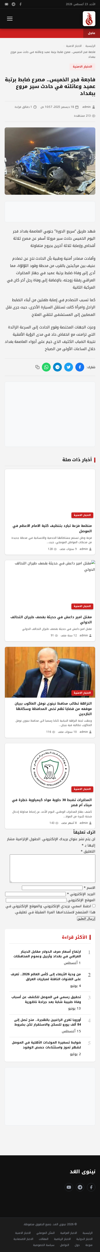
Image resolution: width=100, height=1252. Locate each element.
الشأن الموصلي (45, 1232)
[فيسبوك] (20, 4)
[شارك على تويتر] (68, 367)
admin (86, 107)
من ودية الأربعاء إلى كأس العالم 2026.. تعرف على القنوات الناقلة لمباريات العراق (46, 976)
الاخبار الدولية (84, 1239)
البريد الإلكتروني (81, 894)
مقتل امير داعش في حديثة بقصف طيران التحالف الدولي (51, 620)
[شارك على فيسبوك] (79, 367)
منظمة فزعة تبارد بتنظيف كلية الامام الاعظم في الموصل (52, 528)
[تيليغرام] (13, 4)
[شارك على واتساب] (46, 367)
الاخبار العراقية (68, 1232)
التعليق (88, 851)
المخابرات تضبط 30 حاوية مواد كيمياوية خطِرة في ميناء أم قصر (52, 803)
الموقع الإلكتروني (81, 900)
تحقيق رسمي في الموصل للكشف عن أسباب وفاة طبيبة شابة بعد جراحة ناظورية (46, 999)
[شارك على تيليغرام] (57, 367)
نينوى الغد (82, 1171)
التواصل (64, 1245)
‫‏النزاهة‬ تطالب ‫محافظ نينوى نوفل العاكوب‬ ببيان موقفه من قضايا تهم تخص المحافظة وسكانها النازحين (53, 708)
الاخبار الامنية (82, 66)
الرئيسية (88, 1232)
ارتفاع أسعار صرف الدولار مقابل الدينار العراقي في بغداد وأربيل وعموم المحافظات (47, 953)
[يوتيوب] (6, 4)
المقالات (43, 1239)
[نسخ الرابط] (37, 367)
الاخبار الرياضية (62, 1239)
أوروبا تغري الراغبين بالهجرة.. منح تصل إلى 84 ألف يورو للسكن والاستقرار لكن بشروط (47, 1022)
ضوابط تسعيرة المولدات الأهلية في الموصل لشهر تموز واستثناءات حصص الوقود (46, 1044)
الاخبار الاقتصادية (23, 1239)
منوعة (89, 1245)
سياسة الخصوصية (43, 1245)
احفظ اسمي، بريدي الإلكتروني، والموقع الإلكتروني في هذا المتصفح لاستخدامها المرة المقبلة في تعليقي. (50, 909)
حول (77, 1245)
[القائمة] (10, 19)
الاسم (89, 887)
